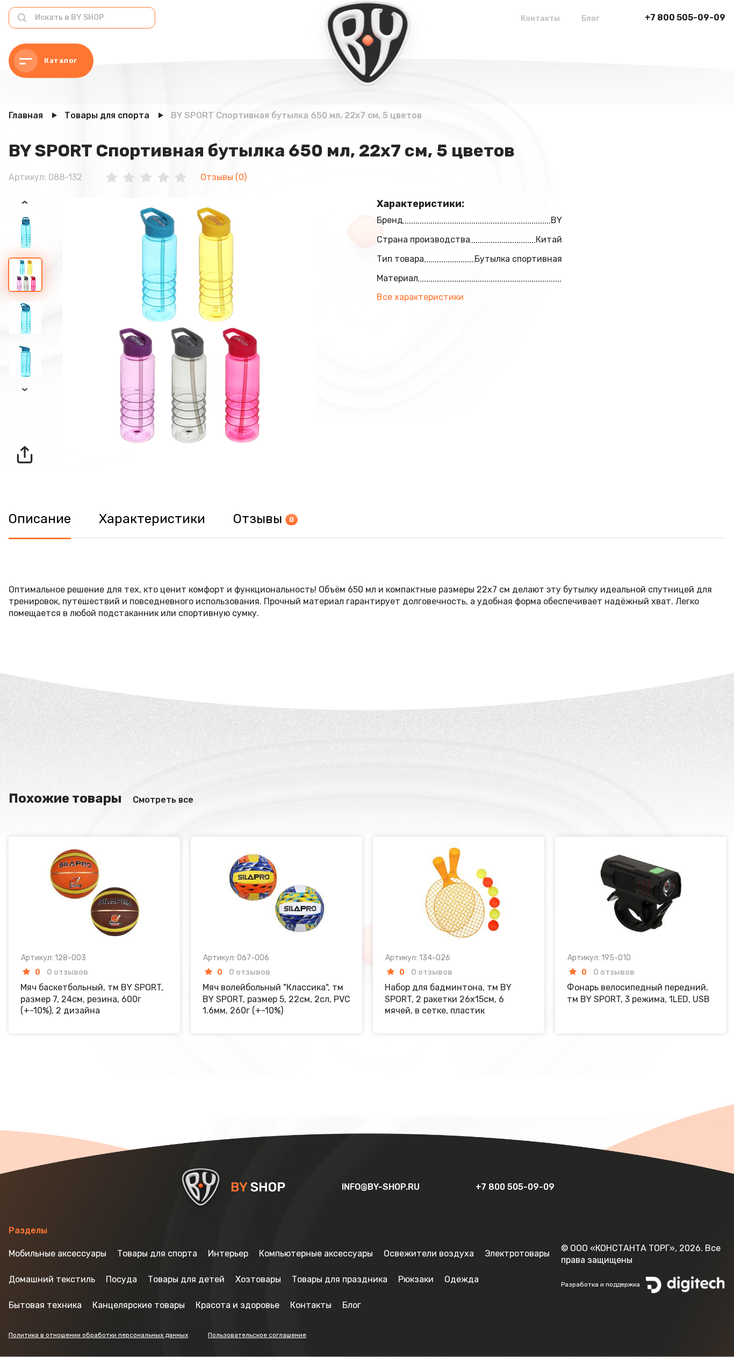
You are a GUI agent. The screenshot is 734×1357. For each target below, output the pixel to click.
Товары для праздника (339, 1279)
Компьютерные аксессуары (316, 1253)
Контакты (540, 18)
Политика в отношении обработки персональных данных (98, 1335)
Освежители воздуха (429, 1253)
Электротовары (517, 1253)
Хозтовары (258, 1279)
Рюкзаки (416, 1279)
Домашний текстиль (52, 1279)
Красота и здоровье (237, 1305)
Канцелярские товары (138, 1305)
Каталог (60, 60)
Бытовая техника (45, 1305)
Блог (590, 18)
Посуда (121, 1279)
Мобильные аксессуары (57, 1253)
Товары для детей (186, 1279)
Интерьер (228, 1253)
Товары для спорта (157, 1253)
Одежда (461, 1279)
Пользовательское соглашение (257, 1335)
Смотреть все (163, 800)
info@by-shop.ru (382, 1187)
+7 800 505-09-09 (685, 17)
